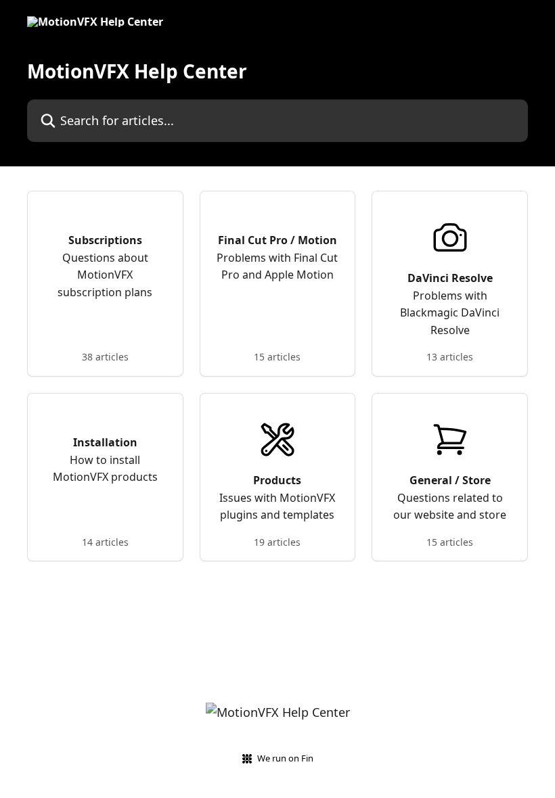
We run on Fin (285, 758)
